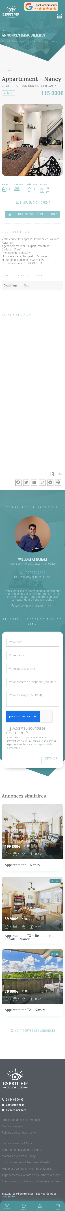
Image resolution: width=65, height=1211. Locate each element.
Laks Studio (8, 1196)
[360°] (52, 881)
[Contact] (58, 1206)
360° (56, 881)
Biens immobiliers (22, 41)
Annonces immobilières (23, 35)
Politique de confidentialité (19, 1132)
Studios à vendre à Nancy (18, 1143)
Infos (23, 1209)
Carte (40, 1209)
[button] (59, 16)
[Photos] (7, 1206)
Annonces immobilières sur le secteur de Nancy (32, 1181)
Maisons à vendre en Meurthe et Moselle (27, 1168)
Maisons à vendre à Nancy (19, 1156)
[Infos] (24, 1206)
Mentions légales (12, 1126)
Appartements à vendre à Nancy (22, 1149)
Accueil (6, 41)
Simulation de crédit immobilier (21, 1120)
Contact (57, 1209)
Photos (7, 1209)
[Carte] (40, 1206)
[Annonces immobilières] (3, 29)
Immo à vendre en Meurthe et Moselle (25, 1162)
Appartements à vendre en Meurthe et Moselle (31, 1175)
